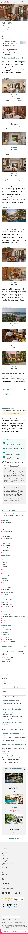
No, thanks (15, 931)
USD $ (5, 687)
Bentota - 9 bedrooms (14, 809)
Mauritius (4, 876)
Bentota (7, 25)
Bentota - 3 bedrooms (14, 829)
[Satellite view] (4, 394)
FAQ (3, 855)
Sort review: (6, 465)
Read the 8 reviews (6, 38)
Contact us (4, 854)
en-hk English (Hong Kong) (13, 917)
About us (4, 852)
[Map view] (6, 394)
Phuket (3, 873)
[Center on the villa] (9, 394)
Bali (3, 871)
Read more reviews (14, 506)
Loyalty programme (7, 863)
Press (3, 857)
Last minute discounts (7, 888)
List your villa (5, 858)
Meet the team (5, 861)
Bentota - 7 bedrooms (14, 788)
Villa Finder (5, 887)
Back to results (14, 838)
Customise (6, 931)
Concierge (4, 860)
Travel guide (5, 890)
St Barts (4, 880)
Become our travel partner (8, 865)
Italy (3, 878)
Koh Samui (4, 874)
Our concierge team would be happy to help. (13, 682)
